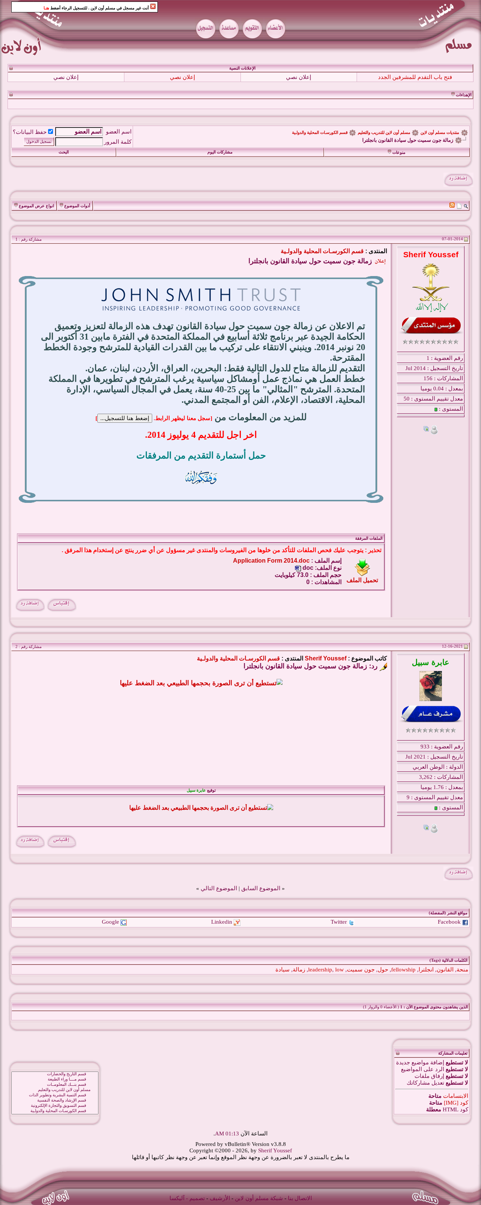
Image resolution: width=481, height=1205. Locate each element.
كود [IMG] (456, 1103)
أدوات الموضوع (77, 206)
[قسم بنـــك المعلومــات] (55, 1084)
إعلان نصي (298, 77)
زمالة (299, 970)
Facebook (449, 922)
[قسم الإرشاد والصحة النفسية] (55, 1100)
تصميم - (195, 1198)
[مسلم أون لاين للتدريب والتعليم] (55, 1090)
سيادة (282, 970)
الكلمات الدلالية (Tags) (448, 960)
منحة (462, 970)
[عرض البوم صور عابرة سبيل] (426, 828)
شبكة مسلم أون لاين (259, 1198)
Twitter (339, 922)
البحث (64, 152)
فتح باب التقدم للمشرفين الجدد (415, 77)
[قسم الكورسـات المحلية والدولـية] (55, 1111)
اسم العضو (119, 132)
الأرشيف (220, 1198)
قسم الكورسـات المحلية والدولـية (320, 133)
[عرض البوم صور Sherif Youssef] (426, 429)
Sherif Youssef (325, 658)
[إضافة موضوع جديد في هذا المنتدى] (459, 206)
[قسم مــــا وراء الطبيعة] (55, 1079)
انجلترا (426, 970)
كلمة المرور (118, 142)
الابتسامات (455, 1096)
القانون (445, 970)
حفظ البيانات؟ (30, 132)
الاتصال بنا (300, 1198)
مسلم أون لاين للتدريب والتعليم (384, 133)
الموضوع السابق (260, 888)
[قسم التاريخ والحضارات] (55, 1074)
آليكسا (177, 1198)
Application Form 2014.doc (271, 560)
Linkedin (221, 922)
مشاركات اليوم (220, 152)
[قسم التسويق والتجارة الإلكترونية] (55, 1105)
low (339, 970)
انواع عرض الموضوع (36, 206)
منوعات (398, 152)
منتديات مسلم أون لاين (439, 133)
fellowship (403, 970)
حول (383, 970)
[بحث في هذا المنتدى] (466, 206)
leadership (320, 970)
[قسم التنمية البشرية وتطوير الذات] (55, 1095)
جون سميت (361, 970)
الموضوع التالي (219, 888)
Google (110, 922)
